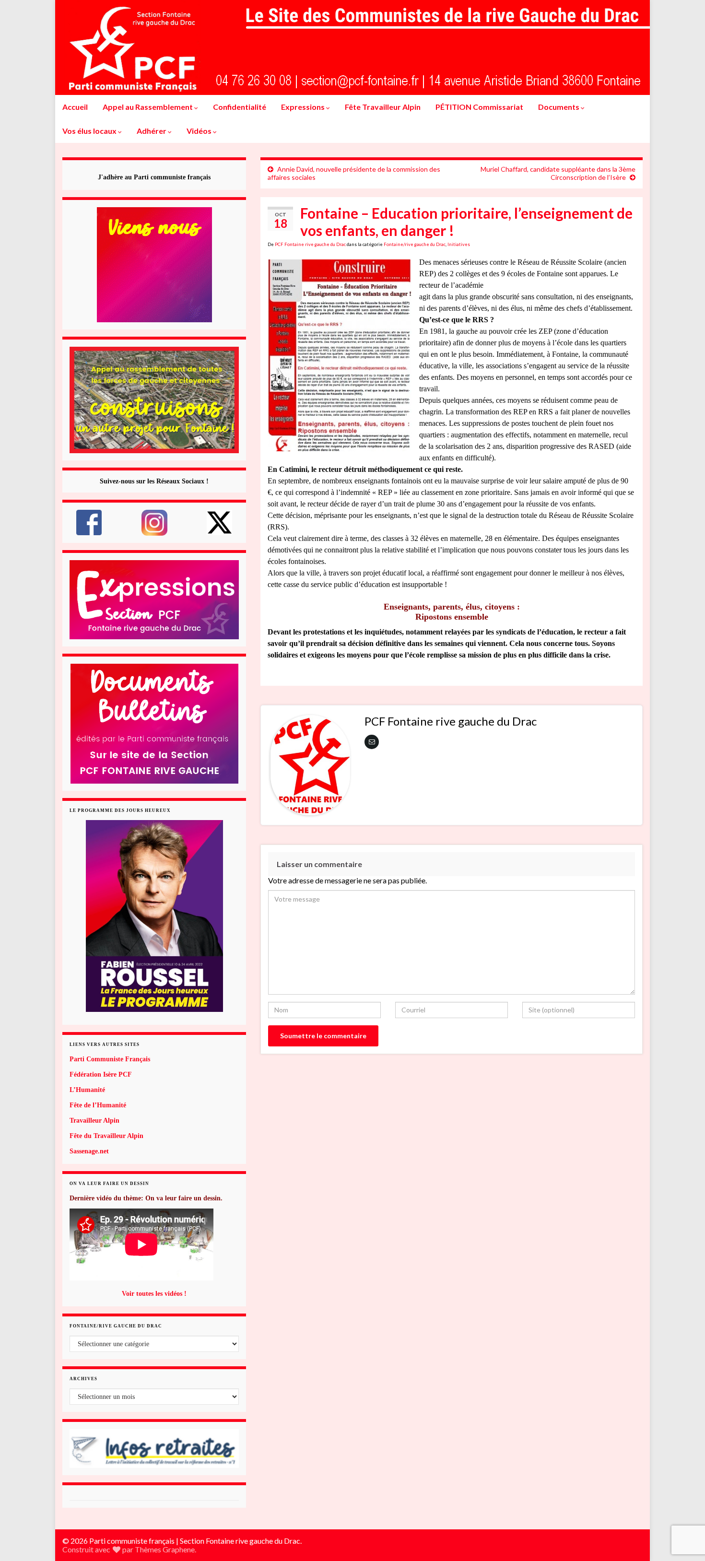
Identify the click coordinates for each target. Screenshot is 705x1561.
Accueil (75, 106)
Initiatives (458, 244)
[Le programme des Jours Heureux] (154, 916)
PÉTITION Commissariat (479, 106)
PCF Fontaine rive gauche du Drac (310, 244)
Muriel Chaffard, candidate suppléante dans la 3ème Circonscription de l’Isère (558, 173)
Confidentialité (239, 106)
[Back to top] (683, 1504)
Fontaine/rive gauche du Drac (415, 244)
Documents (559, 106)
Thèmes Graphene (165, 1549)
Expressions (303, 106)
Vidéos (200, 130)
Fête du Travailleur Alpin (106, 1135)
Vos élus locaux (90, 130)
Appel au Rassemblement (148, 106)
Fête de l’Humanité (98, 1105)
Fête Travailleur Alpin (383, 106)
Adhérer (152, 130)
